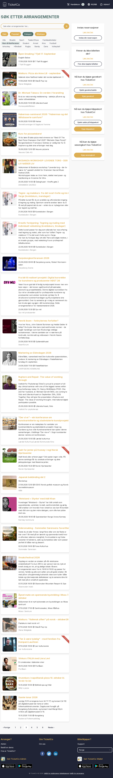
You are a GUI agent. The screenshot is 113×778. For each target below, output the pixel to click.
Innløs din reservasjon (88, 38)
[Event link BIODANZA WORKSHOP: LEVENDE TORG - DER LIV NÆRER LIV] (9, 166)
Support (80, 744)
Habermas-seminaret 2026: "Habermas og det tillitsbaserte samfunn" (43, 116)
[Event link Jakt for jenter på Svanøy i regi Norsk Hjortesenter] (9, 455)
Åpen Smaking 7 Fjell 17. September (37, 54)
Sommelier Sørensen (27, 549)
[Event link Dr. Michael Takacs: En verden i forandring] (9, 98)
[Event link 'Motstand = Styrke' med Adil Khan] (9, 504)
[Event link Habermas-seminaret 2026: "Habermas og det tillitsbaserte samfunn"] (9, 120)
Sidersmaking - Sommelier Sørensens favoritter (43, 528)
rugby (28, 46)
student (26, 43)
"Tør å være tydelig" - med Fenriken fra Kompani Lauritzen (39, 640)
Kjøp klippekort (88, 129)
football (53, 43)
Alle (4, 40)
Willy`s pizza (23, 688)
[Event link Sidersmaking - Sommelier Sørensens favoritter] (9, 533)
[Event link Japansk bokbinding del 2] (9, 483)
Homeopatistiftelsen (26, 106)
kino (44, 43)
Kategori (28, 34)
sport (21, 40)
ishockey (6, 46)
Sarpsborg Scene (25, 268)
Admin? (107, 4)
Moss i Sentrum (25, 611)
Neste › (51, 727)
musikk (12, 40)
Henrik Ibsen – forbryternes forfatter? (38, 320)
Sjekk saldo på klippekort (88, 122)
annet (35, 43)
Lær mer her (88, 32)
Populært (15, 34)
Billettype (41, 34)
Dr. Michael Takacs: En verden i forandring (41, 92)
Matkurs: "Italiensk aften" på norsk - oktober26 (43, 619)
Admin (3, 744)
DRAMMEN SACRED (27, 185)
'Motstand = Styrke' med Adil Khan (36, 498)
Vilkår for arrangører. (77, 773)
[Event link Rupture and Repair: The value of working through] (9, 382)
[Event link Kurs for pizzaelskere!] (9, 139)
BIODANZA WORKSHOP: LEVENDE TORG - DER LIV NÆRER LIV (43, 162)
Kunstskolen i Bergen (27, 215)
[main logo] (11, 4)
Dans (46, 46)
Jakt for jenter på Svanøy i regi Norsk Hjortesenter (38, 451)
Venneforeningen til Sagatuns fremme (34, 124)
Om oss (42, 744)
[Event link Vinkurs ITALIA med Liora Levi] (9, 664)
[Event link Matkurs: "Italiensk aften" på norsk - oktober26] (9, 625)
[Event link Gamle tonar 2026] (9, 703)
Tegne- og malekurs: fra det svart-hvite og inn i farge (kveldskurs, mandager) (43, 194)
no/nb (94, 4)
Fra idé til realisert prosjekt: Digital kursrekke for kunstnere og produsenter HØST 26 (42, 279)
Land (79, 746)
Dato (4, 34)
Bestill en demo (7, 747)
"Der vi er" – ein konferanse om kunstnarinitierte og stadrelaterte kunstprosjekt (43, 419)
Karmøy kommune (26, 520)
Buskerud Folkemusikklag (29, 718)
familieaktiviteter (49, 40)
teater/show (33, 40)
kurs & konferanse (10, 43)
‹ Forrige (6, 727)
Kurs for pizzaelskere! (30, 133)
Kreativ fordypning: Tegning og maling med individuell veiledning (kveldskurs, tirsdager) (41, 224)
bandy (37, 46)
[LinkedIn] (55, 753)
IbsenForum (23, 345)
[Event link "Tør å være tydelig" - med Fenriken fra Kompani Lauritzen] (9, 644)
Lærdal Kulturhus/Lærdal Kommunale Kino (36, 442)
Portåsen (22, 669)
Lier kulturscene (25, 649)
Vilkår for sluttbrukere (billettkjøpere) (56, 773)
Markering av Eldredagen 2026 (34, 352)
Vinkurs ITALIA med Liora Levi (34, 658)
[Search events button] (66, 26)
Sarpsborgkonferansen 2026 (33, 258)
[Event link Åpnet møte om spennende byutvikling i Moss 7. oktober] (9, 600)
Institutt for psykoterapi (28, 409)
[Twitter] (49, 753)
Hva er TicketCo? (8, 751)
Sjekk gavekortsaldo (88, 90)
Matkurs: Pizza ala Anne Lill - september (39, 73)
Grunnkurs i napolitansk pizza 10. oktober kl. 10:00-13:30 (41, 679)
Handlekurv (77, 4)
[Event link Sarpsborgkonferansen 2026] (9, 263)
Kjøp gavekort (88, 96)
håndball (17, 46)
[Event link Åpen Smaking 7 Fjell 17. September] (9, 59)
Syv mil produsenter (26, 312)
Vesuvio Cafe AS (25, 152)
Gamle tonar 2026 (28, 697)
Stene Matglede (24, 84)
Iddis (20, 490)
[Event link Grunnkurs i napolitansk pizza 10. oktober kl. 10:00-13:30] (9, 683)
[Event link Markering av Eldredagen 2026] (9, 358)
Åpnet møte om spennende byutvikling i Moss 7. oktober (43, 596)
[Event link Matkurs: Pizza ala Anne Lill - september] (9, 79)
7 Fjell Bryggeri (24, 64)
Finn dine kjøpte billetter (88, 64)
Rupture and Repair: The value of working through (40, 378)
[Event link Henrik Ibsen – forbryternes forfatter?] (9, 326)
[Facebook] (42, 753)
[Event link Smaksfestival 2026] (9, 563)
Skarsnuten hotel (25, 587)
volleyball (56, 46)
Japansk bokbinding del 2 (31, 477)
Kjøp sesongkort (88, 155)
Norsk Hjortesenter (26, 469)
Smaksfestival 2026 (29, 557)
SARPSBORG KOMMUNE (29, 369)
